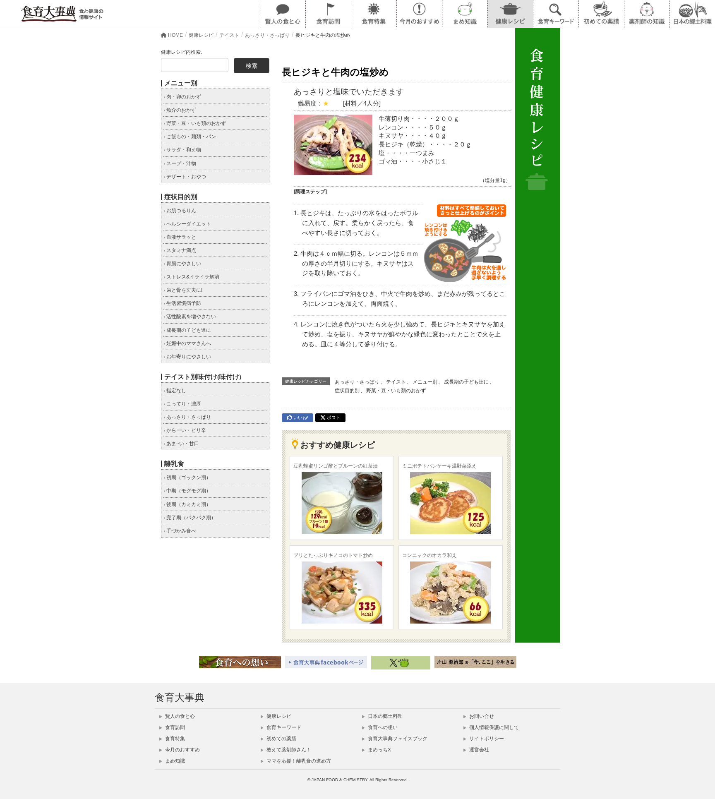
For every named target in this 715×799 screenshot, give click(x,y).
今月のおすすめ (182, 750)
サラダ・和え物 (183, 150)
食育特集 (174, 738)
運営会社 (478, 750)
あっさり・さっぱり (357, 382)
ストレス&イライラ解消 (192, 277)
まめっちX (379, 750)
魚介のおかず (180, 110)
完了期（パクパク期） (190, 518)
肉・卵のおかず (183, 97)
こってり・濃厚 (183, 404)
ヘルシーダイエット (188, 224)
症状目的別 (347, 391)
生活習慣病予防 (183, 303)
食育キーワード (283, 727)
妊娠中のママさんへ (188, 343)
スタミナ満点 (180, 250)
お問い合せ (481, 716)
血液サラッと (180, 237)
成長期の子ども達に (466, 382)
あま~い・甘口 (182, 443)
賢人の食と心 (179, 716)
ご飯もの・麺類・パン (190, 136)
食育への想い (382, 727)
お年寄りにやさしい (188, 357)
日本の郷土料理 (385, 716)
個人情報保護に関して (493, 727)
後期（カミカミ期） (188, 504)
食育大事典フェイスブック (397, 738)
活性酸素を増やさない (190, 316)
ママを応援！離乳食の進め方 (298, 761)
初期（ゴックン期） (188, 477)
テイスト (396, 382)
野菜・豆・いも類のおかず (396, 391)
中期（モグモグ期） (188, 491)
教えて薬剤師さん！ (288, 750)
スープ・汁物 (180, 163)
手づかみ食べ (180, 531)
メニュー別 (425, 382)
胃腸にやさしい (183, 263)
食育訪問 (174, 727)
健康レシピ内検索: (181, 52)
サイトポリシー (486, 738)
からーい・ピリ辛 (185, 430)
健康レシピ (278, 716)
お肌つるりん (180, 211)
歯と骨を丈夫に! (183, 290)
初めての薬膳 (280, 738)
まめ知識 (174, 761)
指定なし (175, 391)
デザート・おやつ (185, 177)
